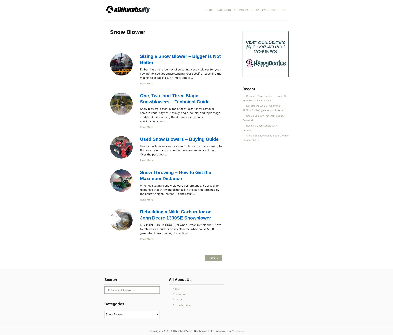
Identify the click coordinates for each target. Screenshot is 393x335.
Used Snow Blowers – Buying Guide (179, 139)
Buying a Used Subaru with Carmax (260, 128)
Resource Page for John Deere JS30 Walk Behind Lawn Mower (265, 98)
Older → (213, 257)
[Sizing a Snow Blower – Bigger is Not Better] (121, 64)
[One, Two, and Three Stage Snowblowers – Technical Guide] (121, 104)
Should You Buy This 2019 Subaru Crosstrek (263, 118)
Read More (146, 83)
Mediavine (238, 331)
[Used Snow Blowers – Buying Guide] (121, 147)
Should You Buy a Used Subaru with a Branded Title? (266, 138)
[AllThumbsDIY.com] (137, 10)
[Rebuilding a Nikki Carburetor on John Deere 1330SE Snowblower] (121, 220)
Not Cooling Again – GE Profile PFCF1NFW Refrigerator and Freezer (263, 108)
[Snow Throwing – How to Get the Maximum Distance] (121, 180)
